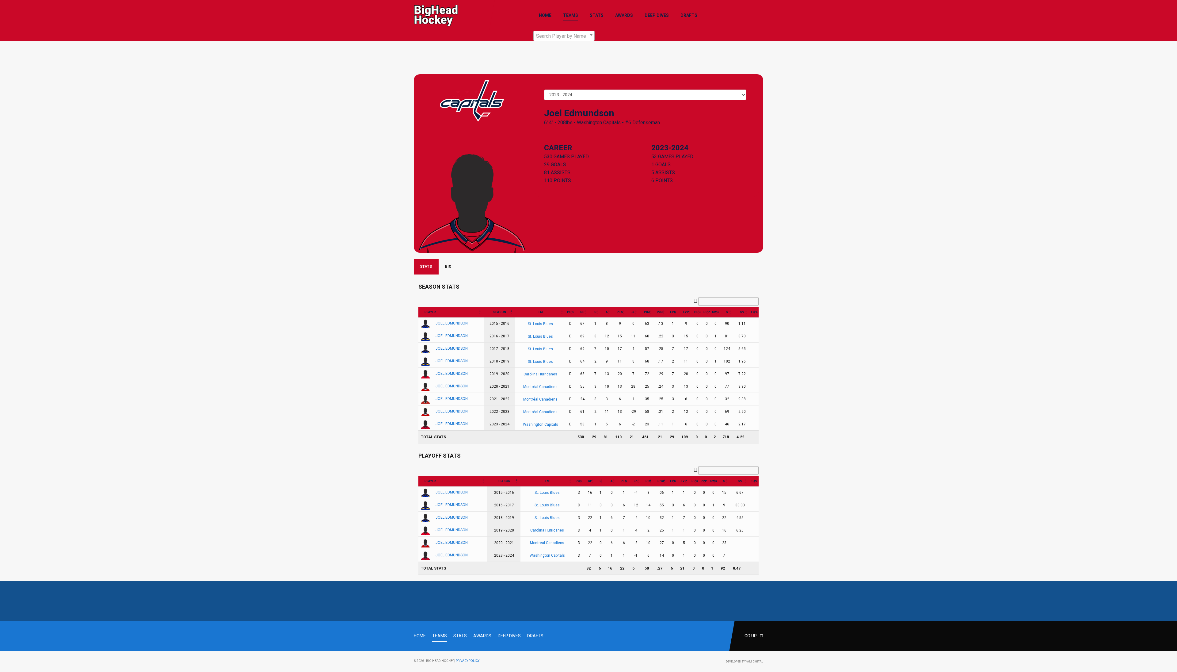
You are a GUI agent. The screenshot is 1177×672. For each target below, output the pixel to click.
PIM (647, 312)
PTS (620, 312)
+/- (633, 312)
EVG (673, 312)
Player (430, 312)
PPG (697, 312)
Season (499, 312)
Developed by (744, 661)
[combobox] (564, 36)
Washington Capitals (599, 122)
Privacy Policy (467, 660)
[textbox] (564, 36)
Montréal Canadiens (540, 386)
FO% (754, 312)
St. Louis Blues (540, 323)
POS (570, 312)
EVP (686, 312)
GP (582, 312)
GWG (715, 312)
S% (742, 312)
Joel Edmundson (452, 323)
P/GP (661, 312)
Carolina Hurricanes (540, 374)
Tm (540, 312)
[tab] (426, 267)
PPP (706, 312)
